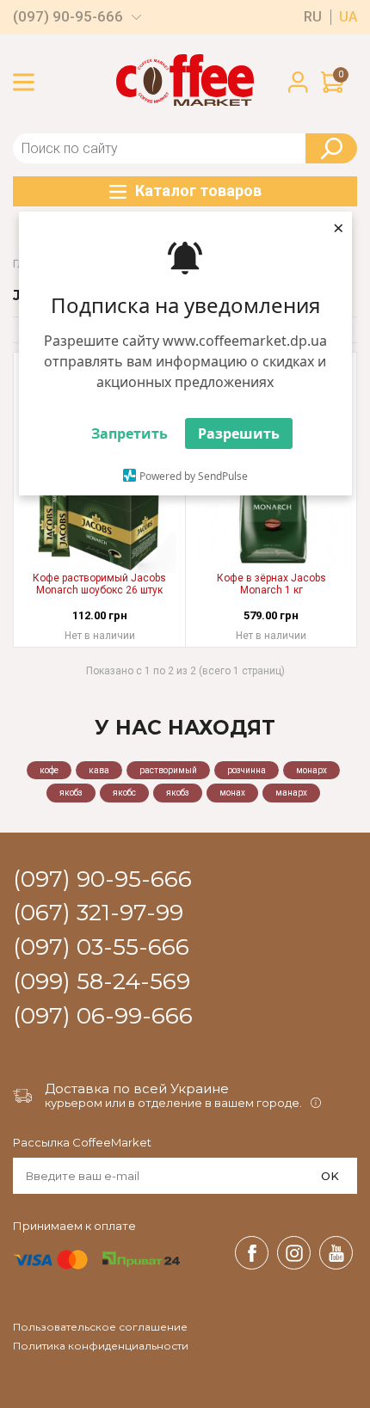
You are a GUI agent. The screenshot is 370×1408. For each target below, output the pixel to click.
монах (232, 792)
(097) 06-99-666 (103, 1017)
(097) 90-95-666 (68, 17)
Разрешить (239, 433)
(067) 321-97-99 (98, 913)
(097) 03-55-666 (101, 948)
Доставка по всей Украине (137, 1088)
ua (348, 17)
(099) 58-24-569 (101, 982)
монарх (311, 770)
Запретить (129, 433)
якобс (124, 792)
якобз (71, 792)
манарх (291, 792)
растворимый (168, 770)
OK (330, 1176)
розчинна (246, 770)
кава (99, 770)
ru (313, 17)
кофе (49, 770)
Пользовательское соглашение (100, 1327)
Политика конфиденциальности (100, 1346)
